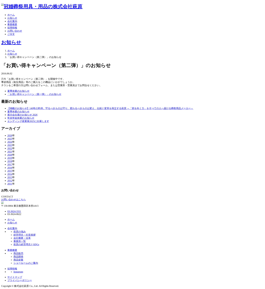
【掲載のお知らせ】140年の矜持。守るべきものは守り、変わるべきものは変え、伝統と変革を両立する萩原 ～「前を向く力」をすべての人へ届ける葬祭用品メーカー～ (100, 108)
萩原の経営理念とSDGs (26, 244)
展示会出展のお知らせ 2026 (22, 114)
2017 (9, 164)
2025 (9, 138)
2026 (9, 135)
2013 (9, 177)
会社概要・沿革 (22, 238)
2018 (9, 161)
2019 (9, 158)
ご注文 (11, 34)
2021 (9, 151)
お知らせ (12, 18)
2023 (9, 145)
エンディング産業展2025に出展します (28, 121)
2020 (9, 154)
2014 (9, 174)
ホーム (11, 14)
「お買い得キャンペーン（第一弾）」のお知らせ (34, 94)
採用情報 (12, 27)
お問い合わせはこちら (13, 199)
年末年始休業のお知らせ (20, 118)
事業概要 (12, 24)
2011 (9, 183)
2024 (9, 142)
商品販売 (18, 253)
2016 (9, 167)
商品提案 (18, 259)
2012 (9, 180)
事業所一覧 (19, 241)
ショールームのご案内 (25, 263)
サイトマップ (14, 277)
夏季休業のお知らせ (18, 91)
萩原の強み (19, 231)
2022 (9, 148)
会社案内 (12, 21)
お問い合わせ (14, 31)
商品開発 (18, 256)
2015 (9, 171)
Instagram (18, 271)
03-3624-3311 (14, 211)
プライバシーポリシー (19, 280)
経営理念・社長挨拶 (24, 234)
